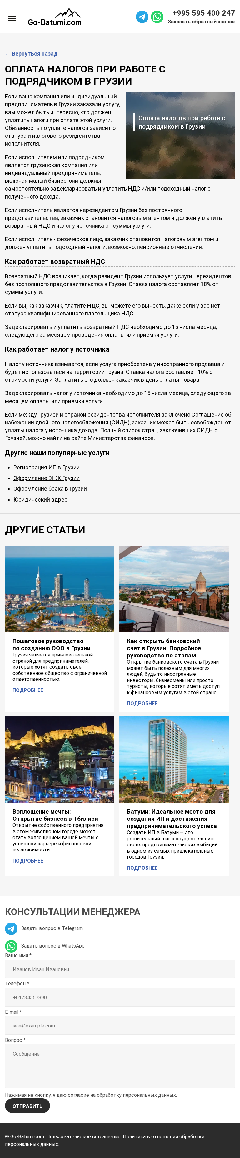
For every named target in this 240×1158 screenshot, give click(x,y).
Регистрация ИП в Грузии (46, 467)
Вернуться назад (31, 53)
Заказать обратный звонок (201, 22)
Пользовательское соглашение (83, 1137)
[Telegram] (142, 16)
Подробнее (27, 690)
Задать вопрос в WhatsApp (52, 946)
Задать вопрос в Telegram (51, 928)
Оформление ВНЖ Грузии (46, 478)
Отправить (27, 1106)
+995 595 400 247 (203, 13)
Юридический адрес (40, 499)
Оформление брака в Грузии (50, 488)
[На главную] (54, 16)
